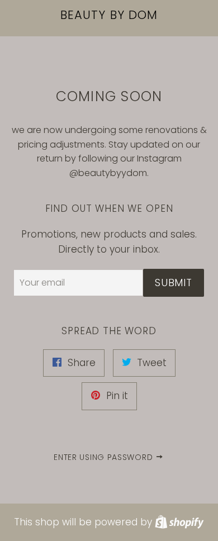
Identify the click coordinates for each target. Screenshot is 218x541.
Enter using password (104, 457)
